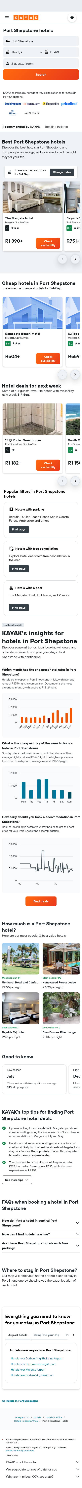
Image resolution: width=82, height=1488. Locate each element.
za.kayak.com (22, 1417)
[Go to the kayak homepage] (26, 17)
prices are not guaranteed (20, 1450)
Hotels (37, 1417)
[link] (19, 529)
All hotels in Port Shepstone (20, 1401)
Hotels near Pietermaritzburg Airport (33, 1364)
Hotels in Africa (54, 1417)
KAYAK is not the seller (21, 1462)
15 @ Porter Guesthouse (23, 440)
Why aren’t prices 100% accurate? (29, 1476)
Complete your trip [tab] (47, 1335)
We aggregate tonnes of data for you (31, 1469)
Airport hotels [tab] (17, 1335)
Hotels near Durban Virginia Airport (32, 1375)
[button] (6, 17)
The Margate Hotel (19, 218)
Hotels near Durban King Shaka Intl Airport (36, 1358)
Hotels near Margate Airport (28, 1369)
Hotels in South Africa (26, 1420)
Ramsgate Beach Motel (22, 334)
